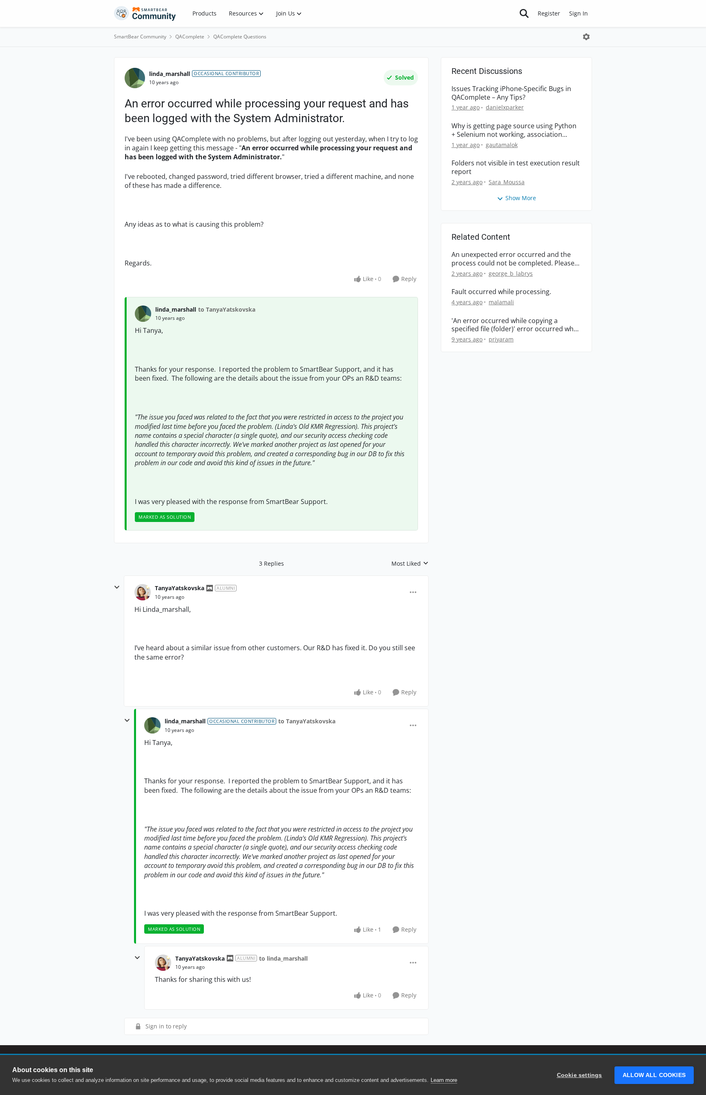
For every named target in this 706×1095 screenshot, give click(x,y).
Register (549, 13)
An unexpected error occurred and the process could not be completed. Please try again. (512, 259)
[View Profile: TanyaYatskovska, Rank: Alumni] (142, 592)
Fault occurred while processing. (501, 292)
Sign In (578, 13)
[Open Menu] (586, 36)
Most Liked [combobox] (410, 564)
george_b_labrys (511, 273)
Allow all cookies (654, 1075)
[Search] (524, 13)
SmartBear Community (140, 36)
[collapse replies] (117, 587)
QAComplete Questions (239, 36)
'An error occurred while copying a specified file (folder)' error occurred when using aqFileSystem (516, 325)
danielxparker (505, 107)
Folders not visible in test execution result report (515, 167)
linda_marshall (169, 74)
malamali (501, 302)
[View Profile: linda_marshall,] (143, 314)
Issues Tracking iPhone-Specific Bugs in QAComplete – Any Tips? (511, 93)
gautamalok (502, 145)
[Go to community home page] (145, 13)
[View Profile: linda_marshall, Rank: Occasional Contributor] (135, 78)
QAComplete (189, 36)
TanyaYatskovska (179, 588)
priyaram (501, 339)
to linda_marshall (283, 958)
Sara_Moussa (507, 182)
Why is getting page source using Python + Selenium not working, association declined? (513, 130)
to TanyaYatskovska (226, 309)
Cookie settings (579, 1075)
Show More (520, 198)
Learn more (444, 1080)
